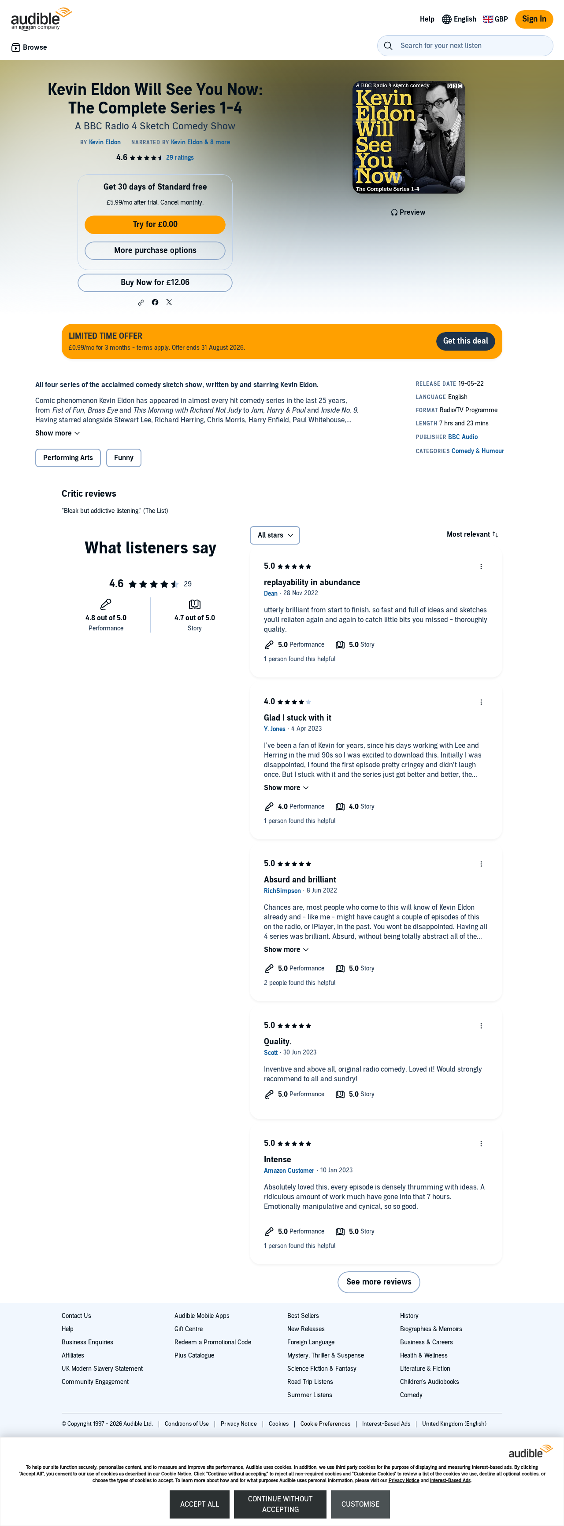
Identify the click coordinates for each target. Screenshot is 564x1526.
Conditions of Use (187, 1423)
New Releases (306, 1329)
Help (68, 1329)
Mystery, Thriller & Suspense (325, 1355)
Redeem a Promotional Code (212, 1342)
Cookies (279, 1423)
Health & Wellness (424, 1355)
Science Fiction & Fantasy (321, 1368)
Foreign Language (310, 1342)
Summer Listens (309, 1395)
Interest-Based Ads (450, 1480)
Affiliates (73, 1355)
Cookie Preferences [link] (325, 1423)
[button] (141, 302)
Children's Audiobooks (429, 1382)
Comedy (411, 1395)
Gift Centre (188, 1329)
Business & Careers (426, 1342)
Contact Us (76, 1316)
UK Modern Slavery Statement (102, 1368)
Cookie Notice (176, 1474)
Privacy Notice (404, 1480)
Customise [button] (360, 1504)
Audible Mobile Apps (202, 1316)
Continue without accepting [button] (280, 1504)
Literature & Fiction (425, 1368)
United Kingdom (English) (454, 1423)
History (409, 1316)
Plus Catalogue (194, 1355)
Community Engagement (95, 1382)
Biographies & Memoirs (431, 1329)
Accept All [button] (200, 1504)
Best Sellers (303, 1316)
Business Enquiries (87, 1342)
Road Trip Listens (310, 1382)
